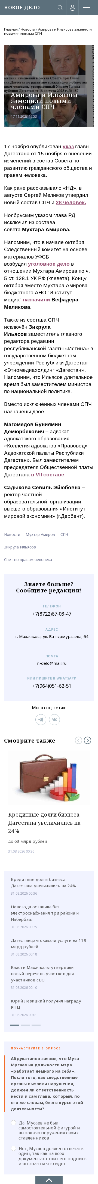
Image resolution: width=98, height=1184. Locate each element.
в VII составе (47, 474)
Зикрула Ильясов (20, 547)
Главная (11, 29)
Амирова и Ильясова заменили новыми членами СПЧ (48, 31)
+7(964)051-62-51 (51, 686)
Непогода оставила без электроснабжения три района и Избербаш (45, 913)
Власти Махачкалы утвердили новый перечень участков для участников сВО (42, 974)
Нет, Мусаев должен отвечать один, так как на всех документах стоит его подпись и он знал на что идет (53, 1156)
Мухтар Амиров (40, 534)
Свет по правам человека (28, 559)
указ (68, 146)
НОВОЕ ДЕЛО (22, 7)
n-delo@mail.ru (51, 663)
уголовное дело (49, 264)
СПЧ (64, 534)
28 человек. (71, 202)
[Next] (87, 740)
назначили (36, 299)
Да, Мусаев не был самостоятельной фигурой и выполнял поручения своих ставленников (49, 1130)
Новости (28, 29)
